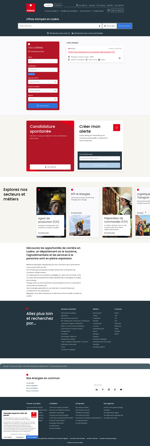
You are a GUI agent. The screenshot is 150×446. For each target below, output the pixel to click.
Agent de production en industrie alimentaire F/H (91, 52)
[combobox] (43, 61)
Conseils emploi (98, 11)
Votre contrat (84, 11)
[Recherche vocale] (99, 26)
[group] (53, 5)
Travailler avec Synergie (68, 11)
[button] (50, 146)
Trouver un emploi (51, 11)
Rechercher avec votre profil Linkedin (88, 33)
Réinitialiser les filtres (37, 51)
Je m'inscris (51, 167)
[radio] (48, 5)
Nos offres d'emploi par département (35, 366)
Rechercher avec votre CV (60, 33)
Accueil (5, 366)
